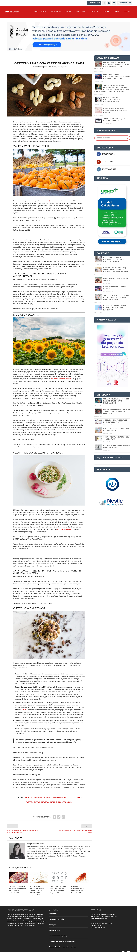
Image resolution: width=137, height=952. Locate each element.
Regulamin (53, 913)
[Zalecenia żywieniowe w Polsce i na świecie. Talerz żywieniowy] (59, 877)
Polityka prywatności (56, 919)
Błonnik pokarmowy (64, 529)
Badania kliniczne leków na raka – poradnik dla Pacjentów (114, 308)
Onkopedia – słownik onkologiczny (62, 941)
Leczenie (106, 12)
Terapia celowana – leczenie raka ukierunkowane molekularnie (116, 401)
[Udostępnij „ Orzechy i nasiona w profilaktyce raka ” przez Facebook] (54, 817)
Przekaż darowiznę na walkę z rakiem (62, 947)
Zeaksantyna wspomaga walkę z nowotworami (78, 888)
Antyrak (68, 12)
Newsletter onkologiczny (58, 936)
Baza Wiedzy (94, 12)
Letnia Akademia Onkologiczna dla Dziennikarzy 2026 (111, 100)
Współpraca (53, 925)
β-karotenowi (54, 201)
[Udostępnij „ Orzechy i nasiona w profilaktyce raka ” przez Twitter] (59, 817)
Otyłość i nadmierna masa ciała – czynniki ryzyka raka (17, 888)
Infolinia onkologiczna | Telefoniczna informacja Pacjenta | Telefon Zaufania (116, 270)
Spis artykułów (54, 930)
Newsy (43, 12)
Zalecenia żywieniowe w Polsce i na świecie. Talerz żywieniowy (58, 888)
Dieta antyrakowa (62, 67)
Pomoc (117, 12)
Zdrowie (127, 12)
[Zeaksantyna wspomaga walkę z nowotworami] (80, 877)
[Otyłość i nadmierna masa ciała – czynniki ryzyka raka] (18, 877)
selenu (24, 710)
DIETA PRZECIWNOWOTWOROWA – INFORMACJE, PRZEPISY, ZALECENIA (53, 797)
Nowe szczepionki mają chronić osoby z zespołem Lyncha (115, 110)
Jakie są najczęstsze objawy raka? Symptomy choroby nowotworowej (116, 297)
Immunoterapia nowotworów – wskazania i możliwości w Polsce (116, 411)
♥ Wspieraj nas (94, 3)
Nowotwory (80, 12)
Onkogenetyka (56, 12)
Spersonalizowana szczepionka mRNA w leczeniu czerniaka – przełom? (116, 77)
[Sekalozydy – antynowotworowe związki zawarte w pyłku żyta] (39, 877)
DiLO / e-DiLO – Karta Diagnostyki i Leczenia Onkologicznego (113, 259)
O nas (36, 12)
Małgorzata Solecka (37, 67)
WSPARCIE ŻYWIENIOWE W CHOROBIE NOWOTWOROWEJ (49, 802)
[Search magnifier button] (127, 138)
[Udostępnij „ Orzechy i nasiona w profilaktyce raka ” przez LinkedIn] (63, 817)
